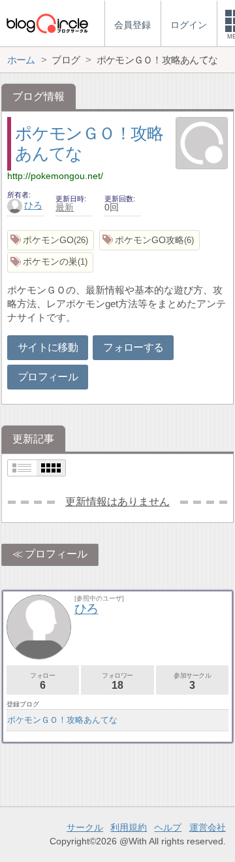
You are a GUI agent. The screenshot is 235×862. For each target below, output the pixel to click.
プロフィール (48, 376)
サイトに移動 (48, 347)
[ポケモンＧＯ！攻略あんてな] (202, 144)
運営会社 (207, 827)
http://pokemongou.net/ (55, 176)
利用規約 (128, 827)
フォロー (42, 681)
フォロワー (117, 681)
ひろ (33, 205)
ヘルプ (167, 827)
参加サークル (193, 681)
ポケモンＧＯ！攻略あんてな (62, 720)
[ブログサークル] (47, 23)
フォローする (133, 347)
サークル (85, 827)
